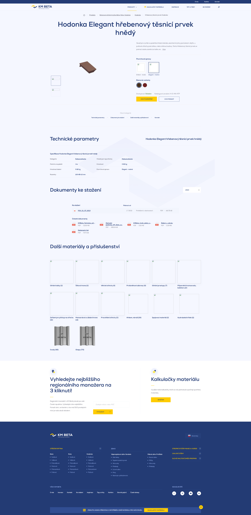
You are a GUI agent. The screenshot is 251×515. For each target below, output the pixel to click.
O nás (52, 492)
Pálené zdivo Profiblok (155, 454)
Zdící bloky (116, 457)
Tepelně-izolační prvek (120, 460)
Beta (51, 454)
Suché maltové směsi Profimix (184, 458)
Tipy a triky (100, 492)
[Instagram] (182, 493)
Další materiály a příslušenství (139, 117)
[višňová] (145, 85)
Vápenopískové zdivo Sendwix (121, 454)
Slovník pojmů (122, 492)
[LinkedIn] (199, 493)
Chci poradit (169, 99)
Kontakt (157, 117)
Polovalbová (55, 463)
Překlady (115, 466)
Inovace (60, 492)
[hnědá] (139, 85)
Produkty (92, 15)
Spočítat (161, 400)
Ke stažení (79, 492)
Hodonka (138, 15)
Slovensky (195, 436)
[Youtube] (191, 493)
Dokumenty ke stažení (117, 117)
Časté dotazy (134, 492)
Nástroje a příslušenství (120, 475)
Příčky (151, 460)
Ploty (114, 472)
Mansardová (55, 469)
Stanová (54, 466)
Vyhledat (100, 412)
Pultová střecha (80, 159)
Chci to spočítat (147, 99)
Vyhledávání (219, 7)
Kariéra (110, 492)
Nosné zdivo (153, 457)
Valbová (54, 460)
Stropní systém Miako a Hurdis (184, 449)
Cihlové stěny (178, 453)
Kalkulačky (156, 510)
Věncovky (116, 463)
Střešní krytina (56, 449)
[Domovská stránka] (84, 15)
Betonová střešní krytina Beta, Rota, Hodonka (115, 15)
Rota (69, 454)
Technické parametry (97, 117)
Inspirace (90, 492)
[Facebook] (174, 493)
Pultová (53, 472)
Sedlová (54, 457)
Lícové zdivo (116, 469)
